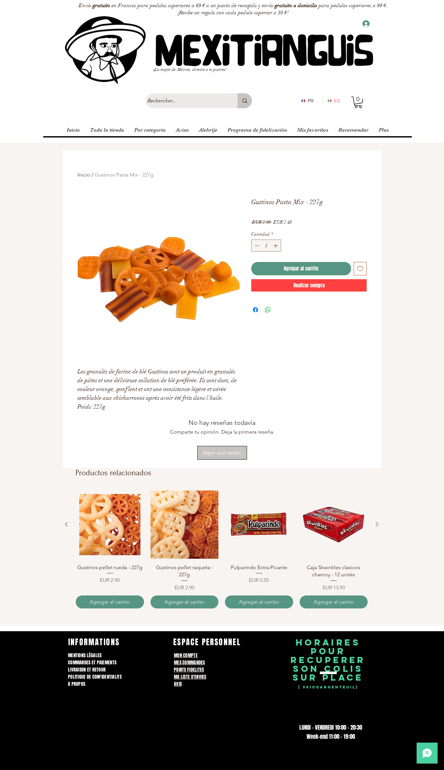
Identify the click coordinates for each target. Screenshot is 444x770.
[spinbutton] (266, 245)
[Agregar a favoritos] (360, 268)
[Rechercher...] (245, 100)
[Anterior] (66, 524)
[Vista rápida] (110, 524)
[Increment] (276, 245)
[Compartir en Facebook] (255, 310)
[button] (358, 102)
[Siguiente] (377, 524)
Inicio (83, 175)
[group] (221, 549)
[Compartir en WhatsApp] (268, 310)
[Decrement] (256, 245)
